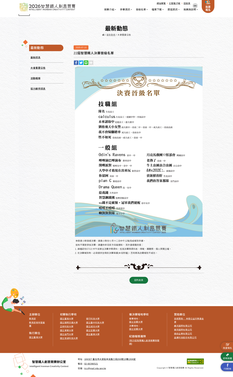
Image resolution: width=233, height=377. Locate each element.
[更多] (91, 62)
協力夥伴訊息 (38, 88)
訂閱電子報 (174, 3)
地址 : (81, 359)
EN (195, 6)
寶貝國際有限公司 (183, 330)
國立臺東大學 (93, 334)
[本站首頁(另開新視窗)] (47, 7)
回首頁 (187, 3)
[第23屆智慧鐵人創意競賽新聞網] (144, 342)
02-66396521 (91, 364)
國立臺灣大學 (36, 337)
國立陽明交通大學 (69, 323)
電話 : (81, 364)
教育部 (32, 319)
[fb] (76, 62)
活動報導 (35, 78)
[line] (86, 62)
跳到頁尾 (6, 3)
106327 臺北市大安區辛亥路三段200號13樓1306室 (110, 359)
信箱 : (81, 368)
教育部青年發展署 (37, 324)
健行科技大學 (93, 319)
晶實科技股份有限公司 (185, 338)
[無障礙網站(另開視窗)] (180, 361)
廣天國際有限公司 (183, 326)
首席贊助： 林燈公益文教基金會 (189, 320)
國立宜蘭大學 (93, 330)
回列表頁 (138, 280)
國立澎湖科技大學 (69, 338)
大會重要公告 (38, 68)
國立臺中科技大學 (95, 323)
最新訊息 (35, 57)
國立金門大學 (66, 334)
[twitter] (81, 62)
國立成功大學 (93, 326)
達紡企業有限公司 (183, 334)
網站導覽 (161, 3)
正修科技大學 (66, 326)
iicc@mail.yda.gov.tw (95, 368)
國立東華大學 (66, 330)
